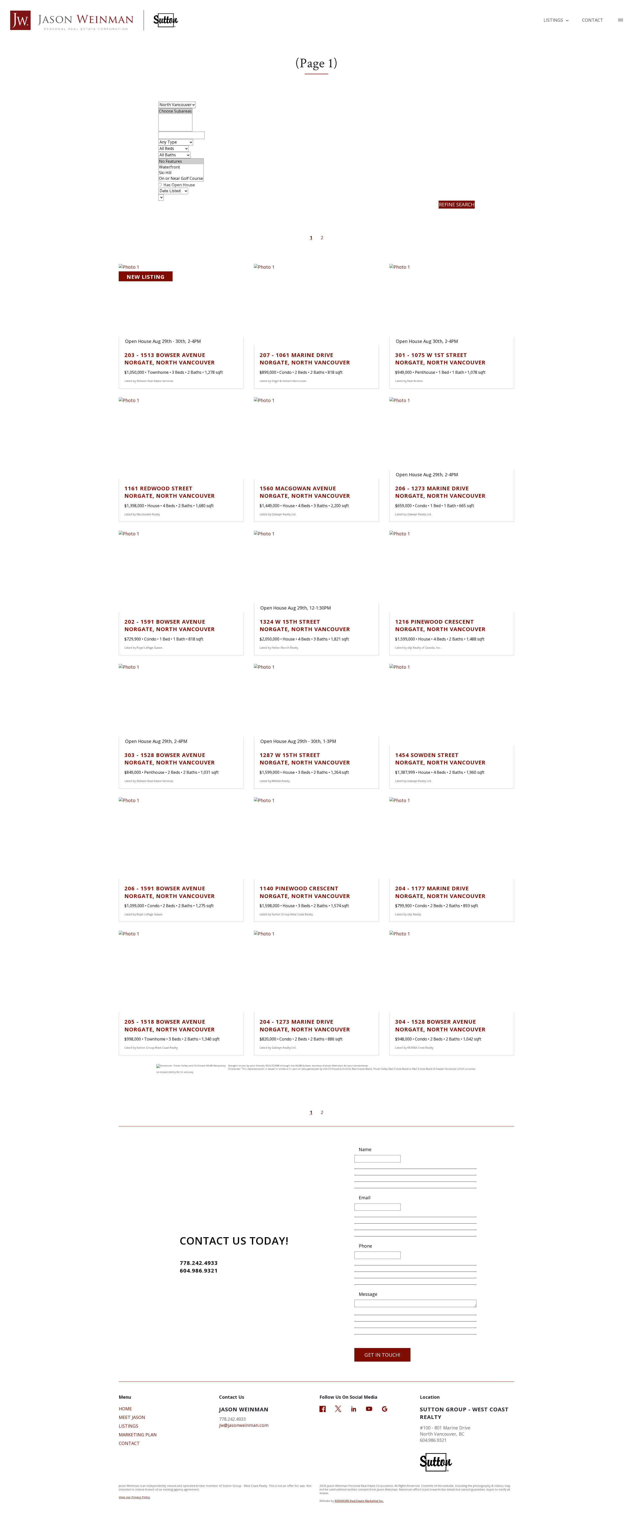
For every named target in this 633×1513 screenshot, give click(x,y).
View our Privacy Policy (134, 1497)
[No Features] (180, 161)
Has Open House (178, 185)
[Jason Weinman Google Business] (385, 1408)
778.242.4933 (199, 1262)
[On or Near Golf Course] (180, 178)
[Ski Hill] (180, 173)
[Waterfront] (180, 167)
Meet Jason (132, 1417)
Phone (365, 1246)
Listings (128, 1426)
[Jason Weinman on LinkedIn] (354, 1408)
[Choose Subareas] (175, 111)
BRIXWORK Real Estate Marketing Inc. (359, 1501)
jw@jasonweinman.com (244, 1425)
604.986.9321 (199, 1270)
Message (368, 1294)
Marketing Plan (138, 1435)
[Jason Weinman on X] (338, 1408)
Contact (592, 20)
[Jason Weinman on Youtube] (369, 1408)
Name (365, 1149)
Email (364, 1198)
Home (125, 1409)
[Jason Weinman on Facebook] (322, 1408)
